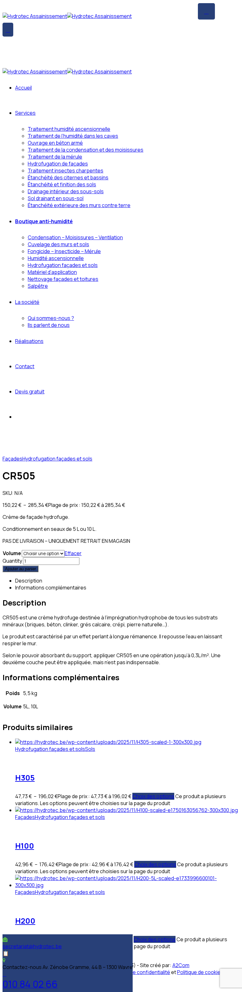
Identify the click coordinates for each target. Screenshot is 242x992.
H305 (25, 777)
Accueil (23, 87)
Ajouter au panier (20, 568)
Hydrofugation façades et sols (63, 265)
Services (25, 112)
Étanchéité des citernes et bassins (68, 177)
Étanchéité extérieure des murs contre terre (79, 205)
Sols (90, 748)
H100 (24, 845)
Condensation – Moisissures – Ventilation (75, 237)
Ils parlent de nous (49, 325)
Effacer (73, 553)
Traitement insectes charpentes (65, 170)
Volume (12, 553)
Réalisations (29, 341)
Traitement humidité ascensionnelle (69, 128)
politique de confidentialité (139, 972)
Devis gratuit (29, 391)
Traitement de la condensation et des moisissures (85, 149)
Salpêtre (38, 285)
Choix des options (153, 796)
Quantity (12, 560)
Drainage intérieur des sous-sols (66, 191)
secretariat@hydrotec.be (32, 946)
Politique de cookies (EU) (206, 972)
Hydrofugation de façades (58, 163)
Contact (24, 366)
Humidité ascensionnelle (56, 258)
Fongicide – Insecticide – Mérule (64, 251)
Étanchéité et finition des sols (62, 184)
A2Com (180, 965)
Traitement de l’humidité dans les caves (73, 135)
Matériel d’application (52, 272)
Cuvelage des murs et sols (58, 244)
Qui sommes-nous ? (51, 318)
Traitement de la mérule (55, 156)
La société (27, 302)
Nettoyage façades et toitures (63, 279)
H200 (25, 920)
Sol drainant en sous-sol (56, 198)
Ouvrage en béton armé (55, 142)
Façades (12, 458)
